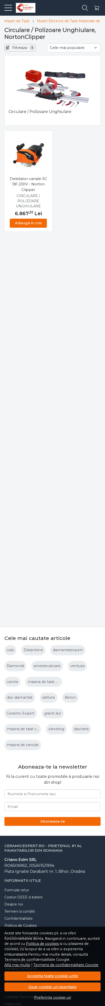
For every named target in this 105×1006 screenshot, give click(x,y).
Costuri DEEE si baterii (23, 897)
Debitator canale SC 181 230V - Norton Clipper (28, 184)
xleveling (56, 729)
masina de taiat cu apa (26, 729)
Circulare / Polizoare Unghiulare (28, 201)
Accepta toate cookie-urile (52, 975)
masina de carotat (23, 745)
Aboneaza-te (52, 821)
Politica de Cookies (20, 925)
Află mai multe (17, 965)
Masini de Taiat (17, 21)
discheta (81, 729)
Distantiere (33, 650)
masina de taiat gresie (47, 682)
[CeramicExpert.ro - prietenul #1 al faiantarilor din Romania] (23, 8)
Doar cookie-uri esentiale (53, 986)
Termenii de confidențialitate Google (65, 965)
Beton (70, 697)
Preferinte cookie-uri (52, 997)
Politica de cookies (42, 943)
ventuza (77, 666)
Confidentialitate (18, 918)
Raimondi (15, 666)
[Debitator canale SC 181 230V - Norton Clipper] (28, 155)
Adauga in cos (28, 223)
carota (12, 682)
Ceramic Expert (20, 713)
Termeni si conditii (19, 911)
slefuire (48, 697)
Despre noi (13, 904)
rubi (10, 650)
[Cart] (97, 8)
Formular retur (16, 890)
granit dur (52, 713)
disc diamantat (19, 697)
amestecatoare (47, 666)
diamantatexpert (68, 650)
